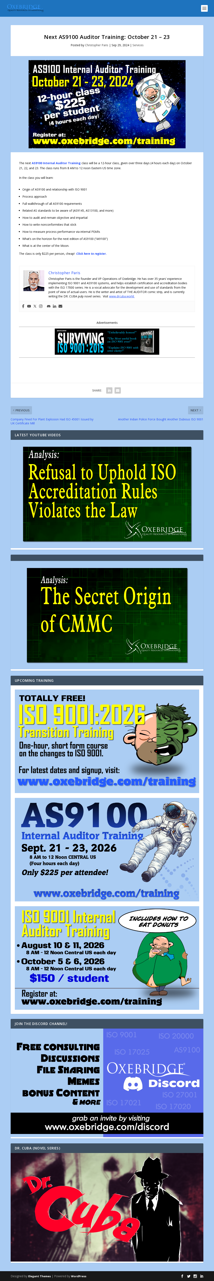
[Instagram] (41, 306)
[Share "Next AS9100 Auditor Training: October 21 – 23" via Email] (117, 390)
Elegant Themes (39, 1276)
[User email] (60, 306)
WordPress (78, 1276)
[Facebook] (23, 306)
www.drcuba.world (122, 296)
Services (138, 45)
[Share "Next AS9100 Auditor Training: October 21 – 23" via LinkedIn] (109, 390)
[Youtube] (29, 306)
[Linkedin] (54, 306)
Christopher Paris (96, 45)
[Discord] (49, 306)
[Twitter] (35, 306)
